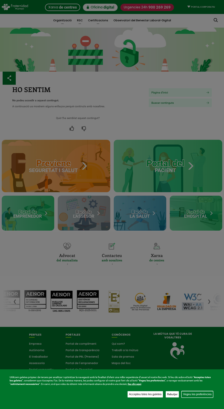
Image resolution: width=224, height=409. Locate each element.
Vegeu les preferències (197, 394)
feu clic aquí (134, 384)
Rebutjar (172, 394)
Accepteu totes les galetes (145, 394)
